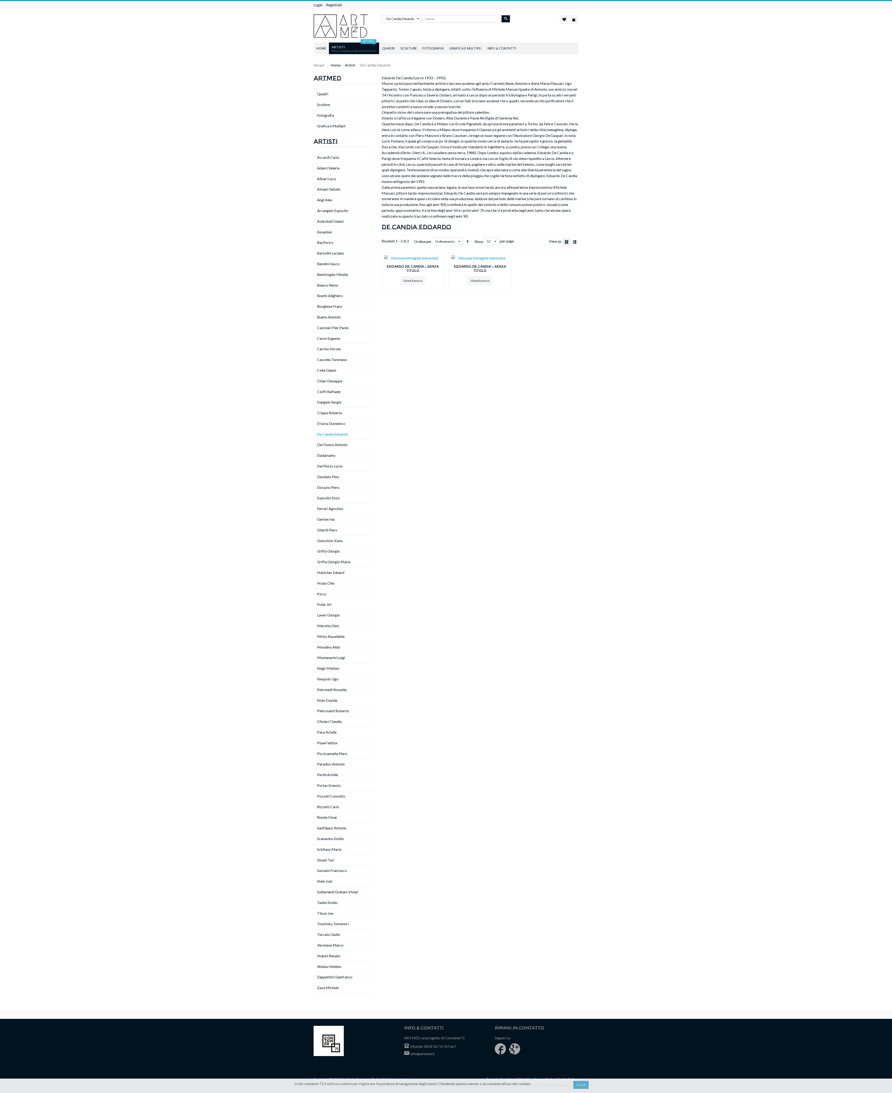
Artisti (350, 65)
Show (479, 241)
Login (318, 5)
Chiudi (581, 1085)
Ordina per (422, 241)
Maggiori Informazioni (553, 1085)
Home (336, 65)
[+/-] (467, 241)
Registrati (334, 5)
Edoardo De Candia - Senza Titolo (413, 268)
